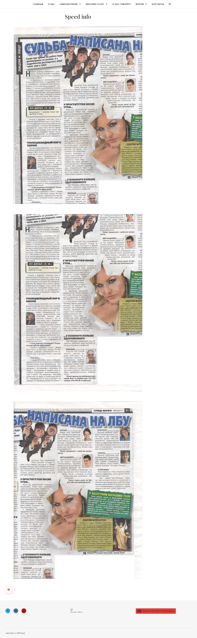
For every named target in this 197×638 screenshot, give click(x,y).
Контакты (158, 4)
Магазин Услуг (95, 4)
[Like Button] (8, 589)
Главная (38, 4)
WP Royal (21, 633)
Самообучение (69, 4)
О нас (51, 4)
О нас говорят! (121, 4)
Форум (140, 4)
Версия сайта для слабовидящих (158, 610)
